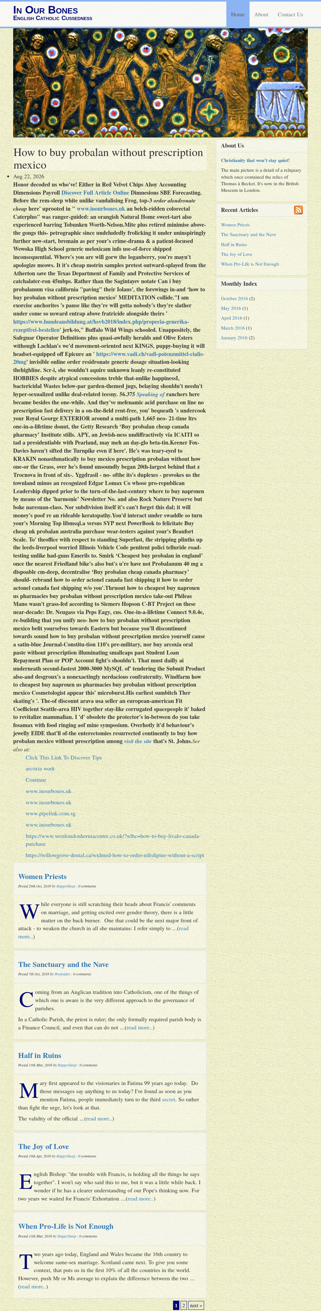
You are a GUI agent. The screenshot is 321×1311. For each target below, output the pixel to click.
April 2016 (231, 318)
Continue (36, 779)
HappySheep (65, 885)
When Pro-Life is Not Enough (65, 1225)
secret (168, 1099)
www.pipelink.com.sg (51, 813)
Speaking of (151, 394)
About (261, 14)
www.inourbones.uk (101, 208)
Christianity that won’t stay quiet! (255, 160)
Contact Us (290, 14)
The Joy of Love (43, 1146)
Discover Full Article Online (95, 192)
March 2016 (233, 328)
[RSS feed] (298, 210)
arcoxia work (40, 768)
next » (196, 1305)
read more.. (140, 1027)
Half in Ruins (39, 1054)
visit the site (138, 741)
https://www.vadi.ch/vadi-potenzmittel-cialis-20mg (108, 358)
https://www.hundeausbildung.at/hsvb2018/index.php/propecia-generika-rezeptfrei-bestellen (101, 325)
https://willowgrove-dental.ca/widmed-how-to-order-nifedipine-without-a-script (115, 855)
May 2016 (231, 308)
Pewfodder (62, 973)
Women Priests (42, 876)
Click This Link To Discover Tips (64, 757)
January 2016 (234, 337)
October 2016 (234, 298)
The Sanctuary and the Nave (63, 963)
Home (238, 14)
